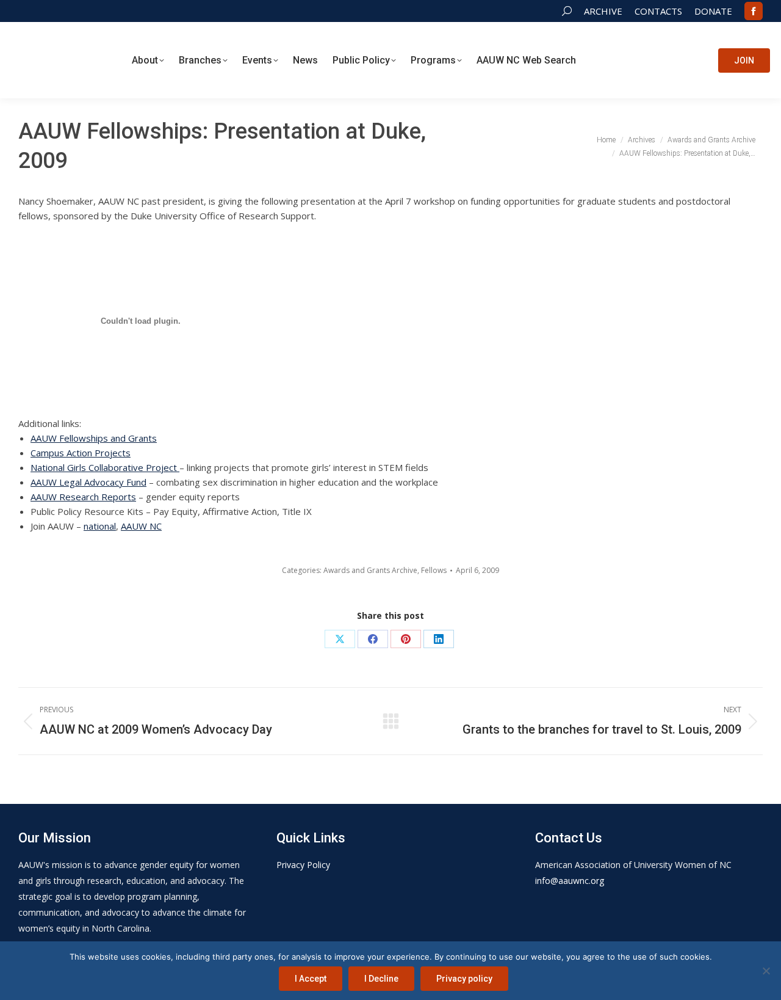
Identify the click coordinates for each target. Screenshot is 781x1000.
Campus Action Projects (81, 453)
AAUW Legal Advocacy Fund (88, 482)
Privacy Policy (303, 864)
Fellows (434, 570)
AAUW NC (141, 526)
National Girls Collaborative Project (105, 467)
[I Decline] (766, 971)
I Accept (310, 979)
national (100, 526)
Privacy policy (464, 979)
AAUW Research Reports (83, 497)
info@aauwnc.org (569, 880)
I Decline (381, 979)
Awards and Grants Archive (370, 570)
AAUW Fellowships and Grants (94, 438)
